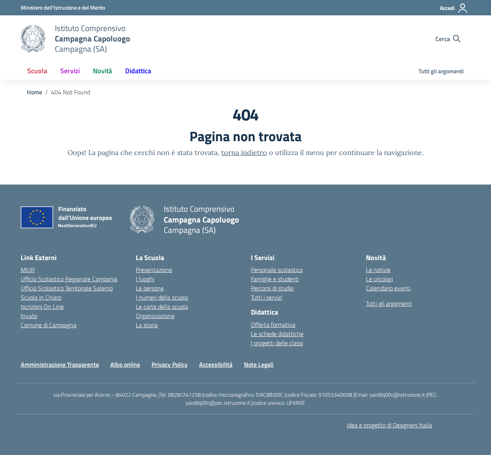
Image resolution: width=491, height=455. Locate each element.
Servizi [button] (70, 71)
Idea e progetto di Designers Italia (389, 425)
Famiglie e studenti (275, 279)
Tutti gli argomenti (441, 71)
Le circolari (379, 279)
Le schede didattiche (277, 333)
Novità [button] (102, 71)
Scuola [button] (37, 71)
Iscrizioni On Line (42, 306)
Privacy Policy (170, 364)
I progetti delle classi (277, 343)
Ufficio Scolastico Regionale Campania (69, 279)
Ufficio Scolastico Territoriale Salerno (67, 288)
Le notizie (378, 269)
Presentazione (154, 269)
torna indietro (244, 152)
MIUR (28, 269)
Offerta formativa (273, 324)
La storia (147, 325)
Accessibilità (215, 364)
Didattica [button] (138, 71)
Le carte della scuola (162, 306)
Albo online (125, 364)
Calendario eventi (388, 288)
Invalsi (29, 315)
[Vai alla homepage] (33, 39)
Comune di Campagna (48, 325)
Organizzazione (155, 315)
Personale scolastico (277, 269)
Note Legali (259, 364)
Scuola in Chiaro (41, 297)
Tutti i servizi (266, 297)
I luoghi (145, 279)
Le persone (150, 288)
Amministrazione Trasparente (60, 364)
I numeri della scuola (162, 297)
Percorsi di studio (272, 288)
